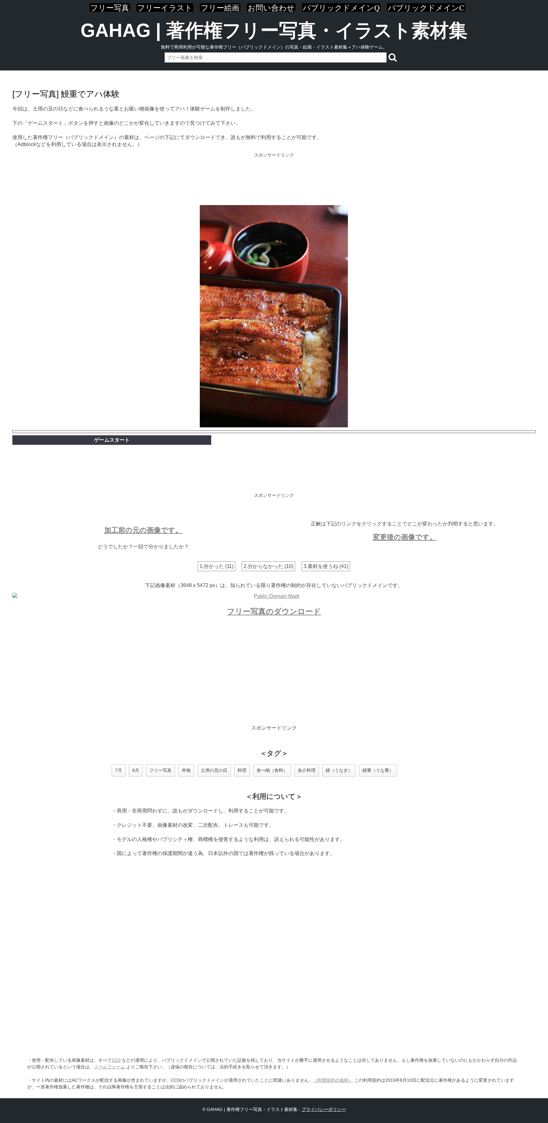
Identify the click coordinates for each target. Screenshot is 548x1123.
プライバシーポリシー (324, 1109)
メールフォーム (109, 1066)
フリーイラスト (164, 7)
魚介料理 (307, 770)
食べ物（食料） (272, 770)
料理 (242, 770)
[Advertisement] (274, 179)
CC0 (116, 1060)
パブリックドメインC (426, 7)
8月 (135, 770)
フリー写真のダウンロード (274, 611)
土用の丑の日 (214, 770)
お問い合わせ (271, 7)
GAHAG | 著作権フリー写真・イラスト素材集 (274, 30)
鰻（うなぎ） (339, 770)
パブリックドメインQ (341, 7)
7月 (118, 770)
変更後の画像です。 (405, 537)
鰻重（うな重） (378, 770)
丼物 (186, 770)
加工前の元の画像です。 (143, 530)
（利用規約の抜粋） (333, 1080)
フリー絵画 (220, 7)
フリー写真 (109, 7)
